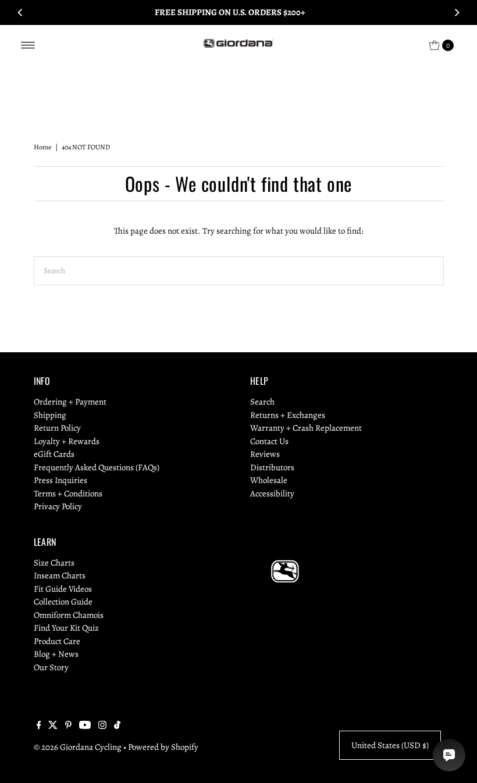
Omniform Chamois (69, 615)
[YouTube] (85, 726)
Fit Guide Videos (63, 589)
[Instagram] (102, 726)
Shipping (50, 415)
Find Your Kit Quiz (66, 628)
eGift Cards (54, 454)
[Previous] (20, 12)
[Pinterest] (68, 726)
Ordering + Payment (70, 401)
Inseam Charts (60, 575)
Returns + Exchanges (287, 415)
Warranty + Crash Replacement (306, 428)
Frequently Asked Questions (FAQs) (96, 467)
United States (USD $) (390, 745)
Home (42, 147)
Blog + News (56, 654)
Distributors (272, 467)
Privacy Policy (58, 506)
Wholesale (268, 480)
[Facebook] (39, 726)
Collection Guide (63, 601)
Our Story (51, 667)
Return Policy (57, 428)
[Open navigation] (28, 45)
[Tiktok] (117, 726)
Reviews (265, 454)
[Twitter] (53, 726)
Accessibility (272, 493)
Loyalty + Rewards (66, 441)
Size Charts (54, 563)
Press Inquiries (60, 480)
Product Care (57, 641)
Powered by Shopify (163, 747)
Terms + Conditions (68, 493)
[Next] (456, 12)
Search (262, 401)
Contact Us (269, 441)
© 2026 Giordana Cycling (78, 747)
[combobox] (239, 270)
